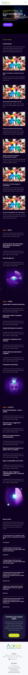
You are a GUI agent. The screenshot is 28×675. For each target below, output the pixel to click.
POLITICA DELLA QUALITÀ (14, 670)
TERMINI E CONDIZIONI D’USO (14, 667)
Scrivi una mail (14, 635)
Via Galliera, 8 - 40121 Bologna (13, 655)
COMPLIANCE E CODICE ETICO (14, 672)
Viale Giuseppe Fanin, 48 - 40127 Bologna (13, 656)
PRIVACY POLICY (14, 669)
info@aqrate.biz (13, 659)
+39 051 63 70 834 (13, 658)
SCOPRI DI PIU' (7, 24)
